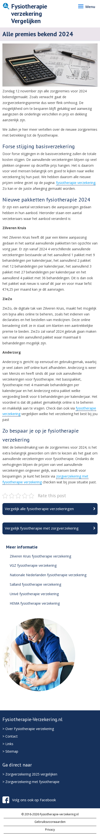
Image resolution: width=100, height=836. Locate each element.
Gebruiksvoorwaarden (50, 822)
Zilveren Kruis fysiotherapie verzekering (40, 556)
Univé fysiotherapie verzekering (34, 594)
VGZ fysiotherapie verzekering (33, 565)
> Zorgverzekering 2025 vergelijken (29, 774)
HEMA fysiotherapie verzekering (35, 603)
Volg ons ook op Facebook (34, 799)
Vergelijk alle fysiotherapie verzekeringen (39, 508)
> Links (7, 743)
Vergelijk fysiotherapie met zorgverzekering (42, 528)
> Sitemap (10, 751)
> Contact (10, 736)
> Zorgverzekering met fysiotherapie (30, 781)
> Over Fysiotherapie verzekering (28, 728)
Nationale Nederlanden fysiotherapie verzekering (48, 575)
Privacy (50, 829)
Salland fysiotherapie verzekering (35, 584)
